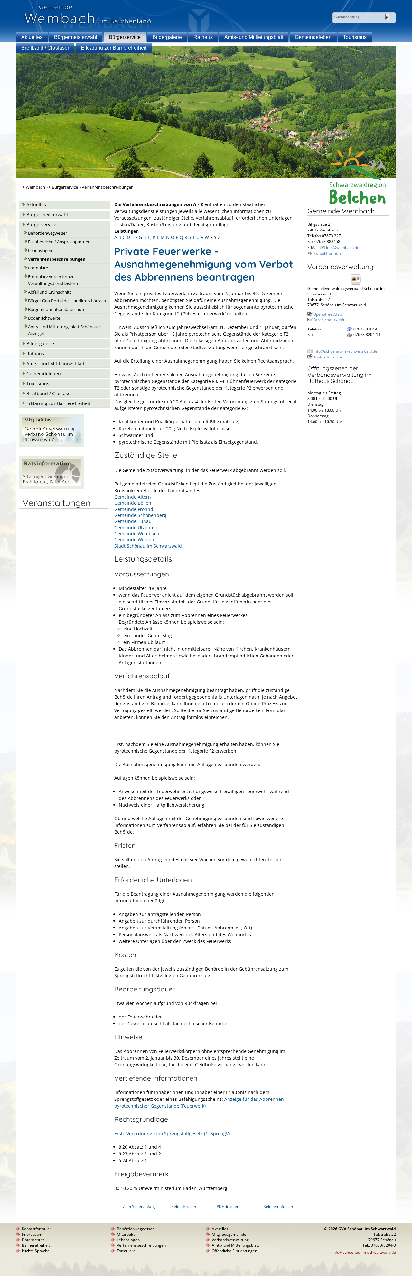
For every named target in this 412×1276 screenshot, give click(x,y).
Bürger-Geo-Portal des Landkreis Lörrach (67, 300)
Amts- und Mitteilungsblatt (235, 1245)
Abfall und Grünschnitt (49, 292)
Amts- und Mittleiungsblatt (253, 37)
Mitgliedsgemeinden (230, 1234)
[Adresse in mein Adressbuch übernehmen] (358, 284)
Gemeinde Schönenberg (140, 515)
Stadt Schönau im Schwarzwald (148, 546)
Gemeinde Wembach (136, 533)
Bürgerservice (125, 37)
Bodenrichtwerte (44, 318)
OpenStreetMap (327, 314)
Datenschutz (33, 1240)
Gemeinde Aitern (132, 497)
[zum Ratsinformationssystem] (51, 487)
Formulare (38, 268)
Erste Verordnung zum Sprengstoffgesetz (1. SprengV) (172, 1133)
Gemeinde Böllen (132, 503)
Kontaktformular (328, 253)
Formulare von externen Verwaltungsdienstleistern (53, 280)
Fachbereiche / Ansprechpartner (58, 242)
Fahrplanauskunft (328, 319)
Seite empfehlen (278, 1206)
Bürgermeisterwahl (75, 37)
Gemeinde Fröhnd (133, 509)
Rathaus (203, 37)
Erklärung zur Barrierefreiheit (113, 47)
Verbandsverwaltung (230, 1240)
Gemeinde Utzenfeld (136, 527)
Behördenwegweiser (47, 233)
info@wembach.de (342, 247)
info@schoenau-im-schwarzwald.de (345, 351)
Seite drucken (184, 1206)
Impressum (32, 1234)
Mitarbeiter (127, 1234)
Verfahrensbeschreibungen (57, 259)
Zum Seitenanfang (139, 1206)
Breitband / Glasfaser (45, 47)
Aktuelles (31, 37)
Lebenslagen (40, 250)
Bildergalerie (167, 37)
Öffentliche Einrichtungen (234, 1250)
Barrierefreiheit (36, 1245)
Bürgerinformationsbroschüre (56, 309)
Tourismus (355, 37)
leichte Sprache (36, 1250)
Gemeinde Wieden (134, 540)
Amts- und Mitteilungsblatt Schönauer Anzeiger (64, 330)
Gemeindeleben (313, 37)
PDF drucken (228, 1206)
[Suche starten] (387, 17)
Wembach (35, 187)
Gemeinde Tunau (133, 521)
